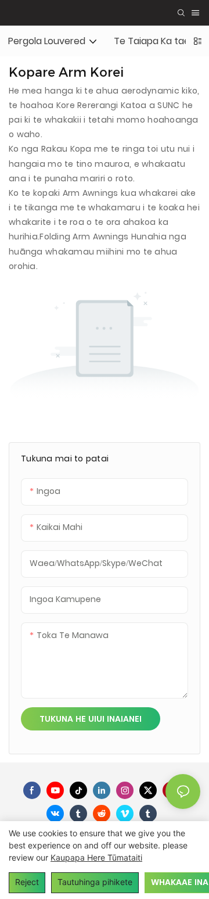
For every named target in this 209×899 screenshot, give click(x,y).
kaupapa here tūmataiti (96, 857)
